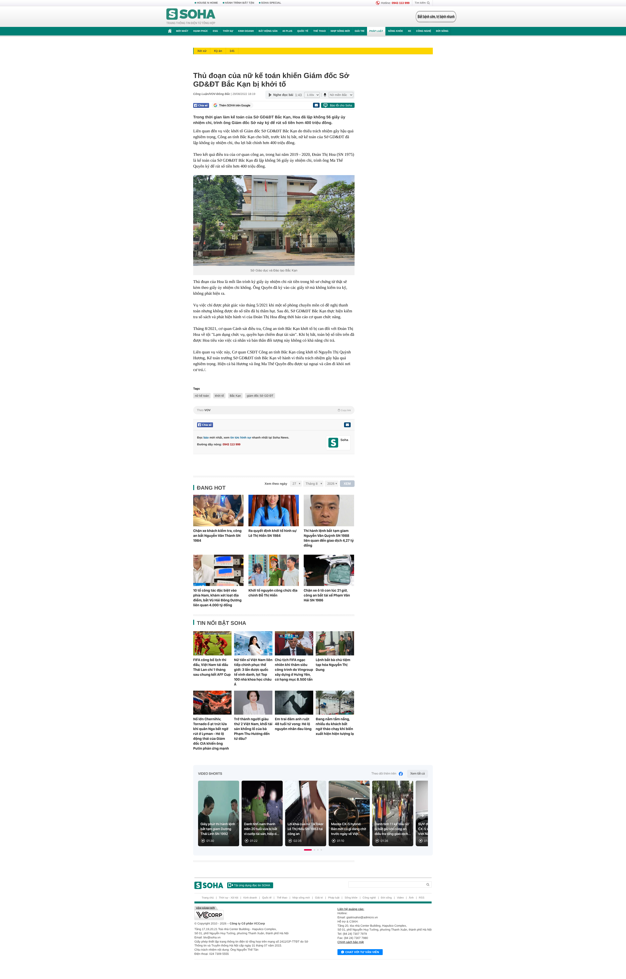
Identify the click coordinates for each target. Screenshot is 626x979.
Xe (409, 31)
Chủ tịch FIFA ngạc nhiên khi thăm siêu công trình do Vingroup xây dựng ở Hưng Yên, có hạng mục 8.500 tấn (294, 670)
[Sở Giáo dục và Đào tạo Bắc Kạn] (274, 220)
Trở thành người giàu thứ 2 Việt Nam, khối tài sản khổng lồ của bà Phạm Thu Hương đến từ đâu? (253, 729)
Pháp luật (376, 31)
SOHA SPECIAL (271, 2)
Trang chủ (208, 898)
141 (232, 51)
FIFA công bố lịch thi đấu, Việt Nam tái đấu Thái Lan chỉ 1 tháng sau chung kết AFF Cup (212, 667)
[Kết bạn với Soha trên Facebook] (333, 443)
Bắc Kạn (235, 395)
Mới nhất (182, 31)
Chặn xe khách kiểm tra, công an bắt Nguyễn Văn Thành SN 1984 (217, 536)
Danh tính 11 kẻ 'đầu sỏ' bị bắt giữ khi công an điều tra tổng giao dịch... (393, 829)
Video (400, 898)
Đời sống (442, 31)
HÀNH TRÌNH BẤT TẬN (239, 2)
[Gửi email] (316, 105)
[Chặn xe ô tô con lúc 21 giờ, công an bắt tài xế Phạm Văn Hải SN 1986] (329, 570)
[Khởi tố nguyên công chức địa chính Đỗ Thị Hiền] (273, 570)
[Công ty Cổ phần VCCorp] (253, 913)
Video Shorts (210, 774)
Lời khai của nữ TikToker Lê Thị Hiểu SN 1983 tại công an (306, 829)
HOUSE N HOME (207, 2)
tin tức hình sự (240, 437)
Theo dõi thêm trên (383, 774)
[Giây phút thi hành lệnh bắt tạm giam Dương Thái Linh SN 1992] (218, 813)
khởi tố (219, 395)
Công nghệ (423, 31)
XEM (347, 483)
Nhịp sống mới (340, 31)
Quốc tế (302, 31)
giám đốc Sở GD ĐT (260, 395)
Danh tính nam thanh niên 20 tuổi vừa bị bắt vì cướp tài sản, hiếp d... (261, 829)
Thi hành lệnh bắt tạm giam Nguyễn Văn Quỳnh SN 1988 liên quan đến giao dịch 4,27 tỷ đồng (329, 538)
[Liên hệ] (347, 424)
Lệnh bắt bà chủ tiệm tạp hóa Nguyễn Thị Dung (333, 665)
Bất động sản (268, 31)
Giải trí (359, 31)
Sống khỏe (395, 31)
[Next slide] (422, 816)
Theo (274, 410)
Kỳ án (218, 51)
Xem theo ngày (276, 483)
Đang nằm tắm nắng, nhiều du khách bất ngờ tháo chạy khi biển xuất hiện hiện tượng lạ (335, 726)
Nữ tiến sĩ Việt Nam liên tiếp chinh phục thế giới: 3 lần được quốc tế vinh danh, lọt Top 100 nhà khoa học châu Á (253, 672)
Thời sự (228, 31)
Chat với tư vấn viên (362, 952)
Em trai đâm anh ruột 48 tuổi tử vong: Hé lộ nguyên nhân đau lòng (293, 724)
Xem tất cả (417, 774)
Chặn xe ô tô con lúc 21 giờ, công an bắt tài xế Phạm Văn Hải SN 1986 (327, 595)
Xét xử (201, 51)
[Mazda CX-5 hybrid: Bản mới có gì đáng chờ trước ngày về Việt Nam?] (349, 813)
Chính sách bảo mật (350, 942)
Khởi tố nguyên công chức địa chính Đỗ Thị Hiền (272, 592)
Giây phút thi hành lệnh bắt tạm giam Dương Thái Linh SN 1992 (218, 829)
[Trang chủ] (191, 16)
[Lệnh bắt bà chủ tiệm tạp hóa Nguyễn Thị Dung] (335, 643)
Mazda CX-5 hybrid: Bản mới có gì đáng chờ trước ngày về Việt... (348, 829)
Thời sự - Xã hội (228, 898)
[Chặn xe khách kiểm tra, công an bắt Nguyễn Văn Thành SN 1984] (218, 510)
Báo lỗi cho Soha (341, 105)
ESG (215, 31)
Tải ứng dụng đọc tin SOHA (252, 885)
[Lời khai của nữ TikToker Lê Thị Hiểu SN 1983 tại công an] (305, 813)
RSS (422, 898)
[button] (308, 850)
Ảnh (411, 898)
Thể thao (319, 31)
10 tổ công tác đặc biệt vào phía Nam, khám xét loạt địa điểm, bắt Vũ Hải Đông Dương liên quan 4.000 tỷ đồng (217, 597)
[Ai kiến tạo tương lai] (435, 17)
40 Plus (287, 31)
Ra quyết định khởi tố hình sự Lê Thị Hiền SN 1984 (272, 533)
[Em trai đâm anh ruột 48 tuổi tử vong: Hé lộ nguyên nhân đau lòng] (294, 703)
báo (206, 437)
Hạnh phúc (200, 31)
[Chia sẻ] (201, 105)
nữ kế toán (202, 395)
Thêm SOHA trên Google (234, 105)
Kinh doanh (246, 31)
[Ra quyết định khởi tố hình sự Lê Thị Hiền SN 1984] (273, 510)
